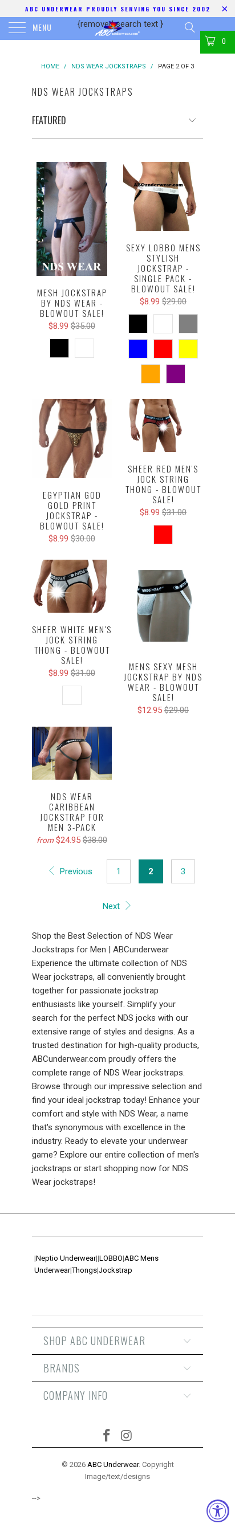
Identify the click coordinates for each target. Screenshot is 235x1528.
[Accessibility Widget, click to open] (217, 1511)
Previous (75, 871)
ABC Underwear (113, 1464)
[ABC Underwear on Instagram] (127, 1436)
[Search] (189, 27)
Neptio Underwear (66, 1258)
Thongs (84, 1270)
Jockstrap (115, 1270)
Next (112, 906)
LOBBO (111, 1258)
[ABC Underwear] (117, 28)
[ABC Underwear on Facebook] (107, 1436)
